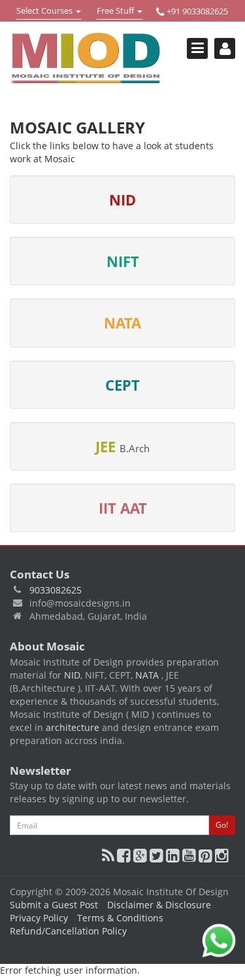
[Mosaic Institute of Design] (86, 58)
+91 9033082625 (196, 11)
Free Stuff (116, 12)
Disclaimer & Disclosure (159, 904)
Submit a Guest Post (54, 904)
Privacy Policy (39, 918)
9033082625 (55, 590)
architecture (72, 727)
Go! (222, 824)
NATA (148, 675)
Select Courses (44, 12)
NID (72, 675)
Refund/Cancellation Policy (68, 931)
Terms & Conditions (120, 918)
